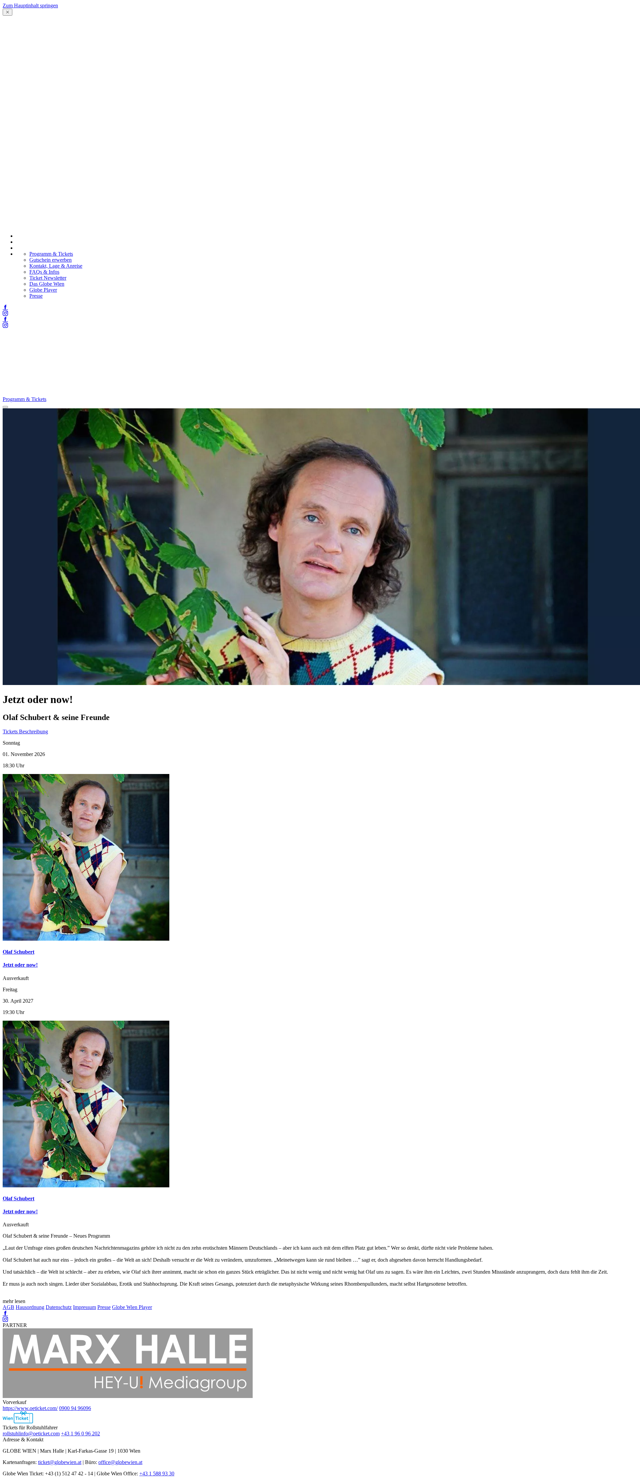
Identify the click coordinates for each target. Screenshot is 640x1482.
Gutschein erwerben (50, 260)
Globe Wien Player (132, 1307)
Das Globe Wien (46, 284)
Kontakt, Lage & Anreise (55, 266)
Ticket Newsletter (47, 278)
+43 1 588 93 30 (156, 1473)
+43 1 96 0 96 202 (80, 1433)
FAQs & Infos (44, 272)
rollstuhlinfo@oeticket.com (31, 1433)
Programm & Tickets (51, 254)
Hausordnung (30, 1307)
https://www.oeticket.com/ (30, 1408)
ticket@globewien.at (59, 1462)
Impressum (84, 1307)
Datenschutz (59, 1307)
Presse (36, 296)
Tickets (11, 731)
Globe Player (43, 290)
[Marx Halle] (128, 1396)
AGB (8, 1307)
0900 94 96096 (75, 1408)
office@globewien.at (120, 1462)
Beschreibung (33, 731)
